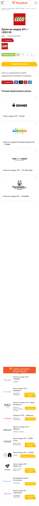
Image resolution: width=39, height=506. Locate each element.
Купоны (4, 8)
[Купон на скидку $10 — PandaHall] (19, 185)
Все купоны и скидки (13, 8)
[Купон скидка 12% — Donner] (19, 105)
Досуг (22, 8)
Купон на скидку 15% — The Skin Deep (17, 170)
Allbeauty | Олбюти (18, 432)
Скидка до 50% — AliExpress (23, 415)
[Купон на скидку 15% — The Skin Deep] (19, 159)
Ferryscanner (16, 483)
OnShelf (15, 455)
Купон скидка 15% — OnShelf (23, 452)
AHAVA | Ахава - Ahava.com (17, 469)
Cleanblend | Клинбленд (16, 394)
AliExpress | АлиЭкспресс (17, 418)
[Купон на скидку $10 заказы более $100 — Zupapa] (19, 131)
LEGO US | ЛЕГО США (14, 36)
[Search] (35, 3)
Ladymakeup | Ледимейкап (17, 496)
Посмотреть (30, 408)
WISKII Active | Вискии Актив (17, 444)
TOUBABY (16, 382)
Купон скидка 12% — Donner (14, 116)
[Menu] (2, 3)
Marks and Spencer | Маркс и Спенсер (18, 409)
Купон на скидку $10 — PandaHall (16, 196)
